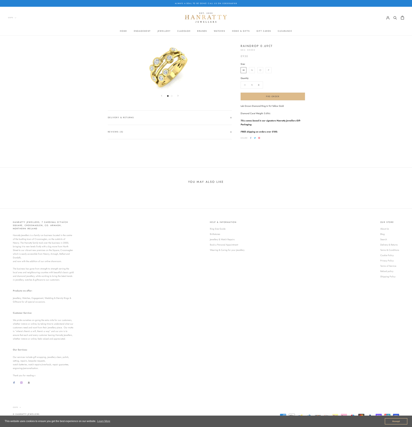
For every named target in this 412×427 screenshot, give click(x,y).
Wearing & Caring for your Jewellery (227, 250)
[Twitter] (255, 138)
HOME (123, 31)
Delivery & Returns (121, 117)
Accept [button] (396, 421)
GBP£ (10, 17)
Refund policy (386, 271)
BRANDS (202, 31)
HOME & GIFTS (241, 31)
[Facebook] (251, 138)
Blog (382, 234)
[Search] (395, 17)
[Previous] (161, 95)
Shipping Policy (387, 276)
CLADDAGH (184, 31)
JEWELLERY (164, 31)
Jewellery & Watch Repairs (222, 239)
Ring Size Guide (217, 228)
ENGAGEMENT (142, 31)
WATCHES (219, 31)
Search (383, 239)
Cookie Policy (387, 255)
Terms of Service (388, 266)
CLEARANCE (285, 31)
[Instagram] (21, 382)
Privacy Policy (387, 260)
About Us (384, 228)
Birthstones (215, 234)
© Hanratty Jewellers (26, 414)
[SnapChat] (29, 382)
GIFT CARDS (264, 31)
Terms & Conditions (389, 250)
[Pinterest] (259, 138)
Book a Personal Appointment (224, 244)
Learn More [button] (103, 421)
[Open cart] (402, 17)
